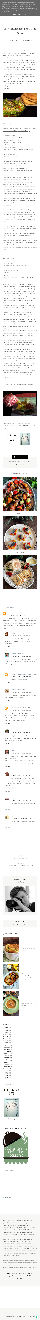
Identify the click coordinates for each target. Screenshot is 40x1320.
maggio (7, 1059)
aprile (7, 1061)
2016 (7, 1068)
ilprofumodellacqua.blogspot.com (24, 674)
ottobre (7, 1049)
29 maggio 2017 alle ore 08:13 (21, 710)
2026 (7, 1027)
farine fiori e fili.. (19, 690)
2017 (7, 1044)
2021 (7, 1036)
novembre (7, 1048)
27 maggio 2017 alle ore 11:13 (19, 615)
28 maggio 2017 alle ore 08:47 (21, 656)
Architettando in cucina (20, 708)
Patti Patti (13, 613)
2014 (7, 1072)
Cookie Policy (25, 1312)
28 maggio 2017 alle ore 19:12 (21, 676)
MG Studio (32, 1316)
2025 (7, 1029)
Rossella (14, 730)
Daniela (14, 750)
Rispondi (6, 628)
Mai (12, 773)
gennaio (7, 1066)
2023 (7, 1033)
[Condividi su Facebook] (20, 464)
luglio (7, 1055)
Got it (25, 14)
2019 (7, 1040)
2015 (7, 1070)
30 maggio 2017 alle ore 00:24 (21, 775)
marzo (6, 1062)
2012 (7, 1076)
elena (13, 816)
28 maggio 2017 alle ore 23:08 (21, 692)
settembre (8, 1051)
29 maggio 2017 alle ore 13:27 (21, 732)
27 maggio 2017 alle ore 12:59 (21, 636)
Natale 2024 (20, 552)
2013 (7, 1074)
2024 (7, 1031)
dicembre (7, 1046)
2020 (7, 1038)
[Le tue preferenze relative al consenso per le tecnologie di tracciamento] (37, 1317)
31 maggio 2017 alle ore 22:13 (21, 800)
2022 (7, 1034)
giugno (7, 1057)
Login (8, 1273)
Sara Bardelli (28, 1273)
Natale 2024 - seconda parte (20, 592)
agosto (7, 1053)
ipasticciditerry (17, 633)
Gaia (12, 798)
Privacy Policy (14, 1312)
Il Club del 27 (27, 40)
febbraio (7, 1064)
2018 (7, 1042)
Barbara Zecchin (17, 654)
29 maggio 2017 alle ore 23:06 (21, 753)
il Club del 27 (26, 60)
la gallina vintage (15, 1316)
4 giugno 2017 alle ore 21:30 (21, 818)
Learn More (17, 14)
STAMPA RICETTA (20, 457)
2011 (7, 1077)
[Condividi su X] (16, 464)
